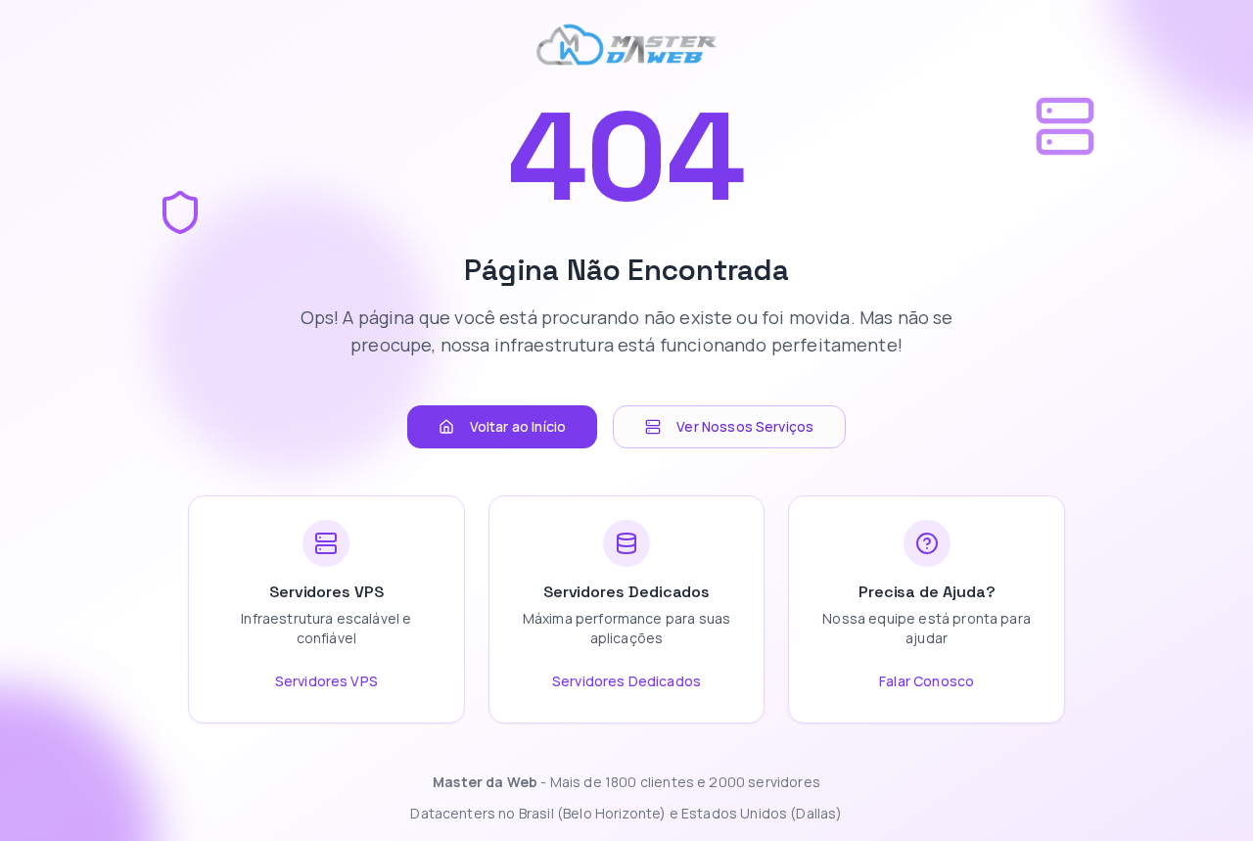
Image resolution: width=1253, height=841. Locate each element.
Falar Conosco (926, 681)
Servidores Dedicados (626, 681)
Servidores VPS (326, 681)
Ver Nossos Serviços (744, 426)
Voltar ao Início (518, 426)
